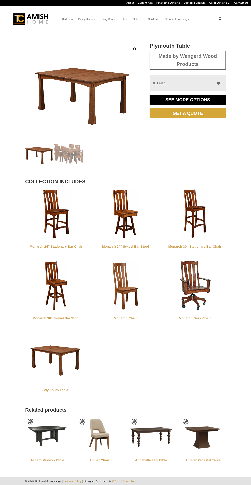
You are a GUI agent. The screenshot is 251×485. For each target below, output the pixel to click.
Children (153, 19)
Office (124, 19)
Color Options (218, 2)
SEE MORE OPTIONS (187, 99)
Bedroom (67, 19)
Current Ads (145, 2)
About (130, 2)
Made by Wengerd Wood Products (188, 60)
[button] (135, 49)
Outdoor (137, 19)
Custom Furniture (195, 2)
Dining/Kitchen (86, 19)
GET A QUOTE (188, 113)
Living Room (108, 19)
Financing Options (168, 2)
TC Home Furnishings (176, 19)
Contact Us (241, 2)
